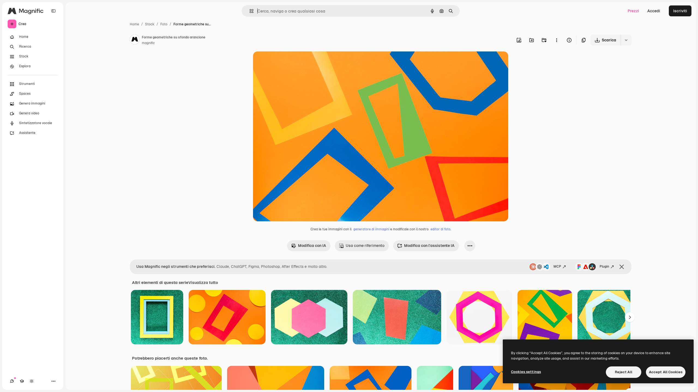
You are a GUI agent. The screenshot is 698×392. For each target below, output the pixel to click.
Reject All (623, 372)
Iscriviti (680, 10)
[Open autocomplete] (249, 11)
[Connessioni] (12, 381)
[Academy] (21, 381)
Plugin (604, 266)
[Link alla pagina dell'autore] (135, 40)
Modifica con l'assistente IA (429, 245)
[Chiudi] (621, 267)
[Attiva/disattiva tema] (31, 381)
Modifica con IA (312, 245)
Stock (149, 24)
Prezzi (633, 10)
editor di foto (440, 229)
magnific (148, 43)
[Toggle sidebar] (53, 11)
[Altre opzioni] (556, 40)
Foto (163, 24)
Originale (289, 62)
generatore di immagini (371, 229)
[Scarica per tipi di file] (626, 40)
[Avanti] (630, 317)
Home (134, 24)
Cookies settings (526, 371)
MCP (557, 266)
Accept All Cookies (665, 372)
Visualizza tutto (203, 282)
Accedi (653, 10)
